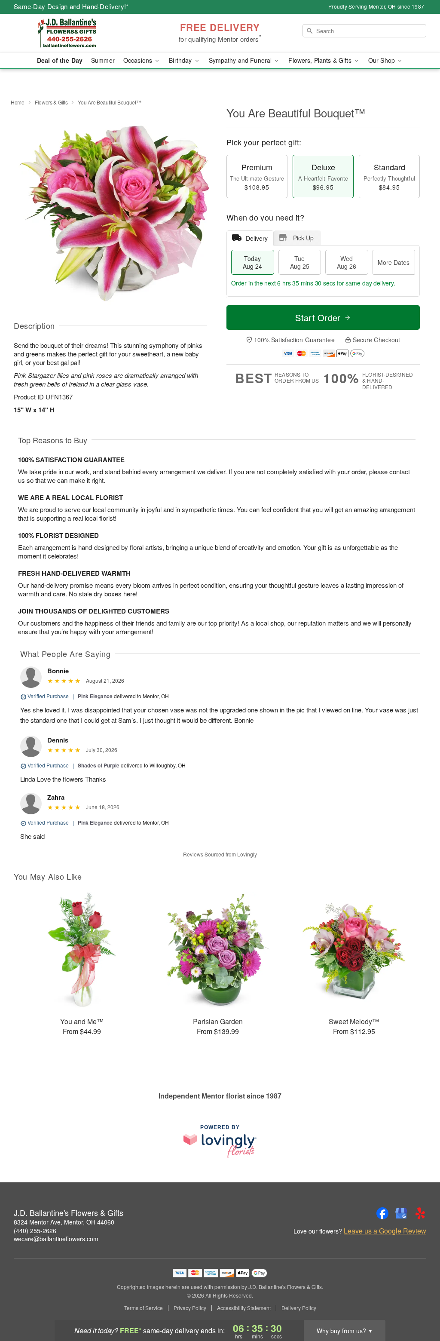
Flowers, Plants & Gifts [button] (320, 60)
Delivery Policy (298, 1307)
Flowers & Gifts (51, 102)
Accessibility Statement (244, 1307)
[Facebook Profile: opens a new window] (382, 1213)
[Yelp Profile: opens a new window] (420, 1213)
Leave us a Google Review (385, 1231)
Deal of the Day (59, 60)
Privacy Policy (190, 1307)
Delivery (257, 238)
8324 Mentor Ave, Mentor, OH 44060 (64, 1222)
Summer (103, 60)
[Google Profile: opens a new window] (401, 1213)
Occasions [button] (138, 60)
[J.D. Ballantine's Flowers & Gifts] (76, 33)
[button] (417, 1304)
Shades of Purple (98, 765)
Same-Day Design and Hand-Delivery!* (71, 6)
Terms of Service (143, 1307)
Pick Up (303, 237)
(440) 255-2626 (35, 1230)
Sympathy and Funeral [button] (241, 60)
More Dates (393, 262)
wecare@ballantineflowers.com (56, 1238)
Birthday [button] (181, 60)
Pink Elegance (95, 696)
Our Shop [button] (382, 60)
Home (17, 102)
